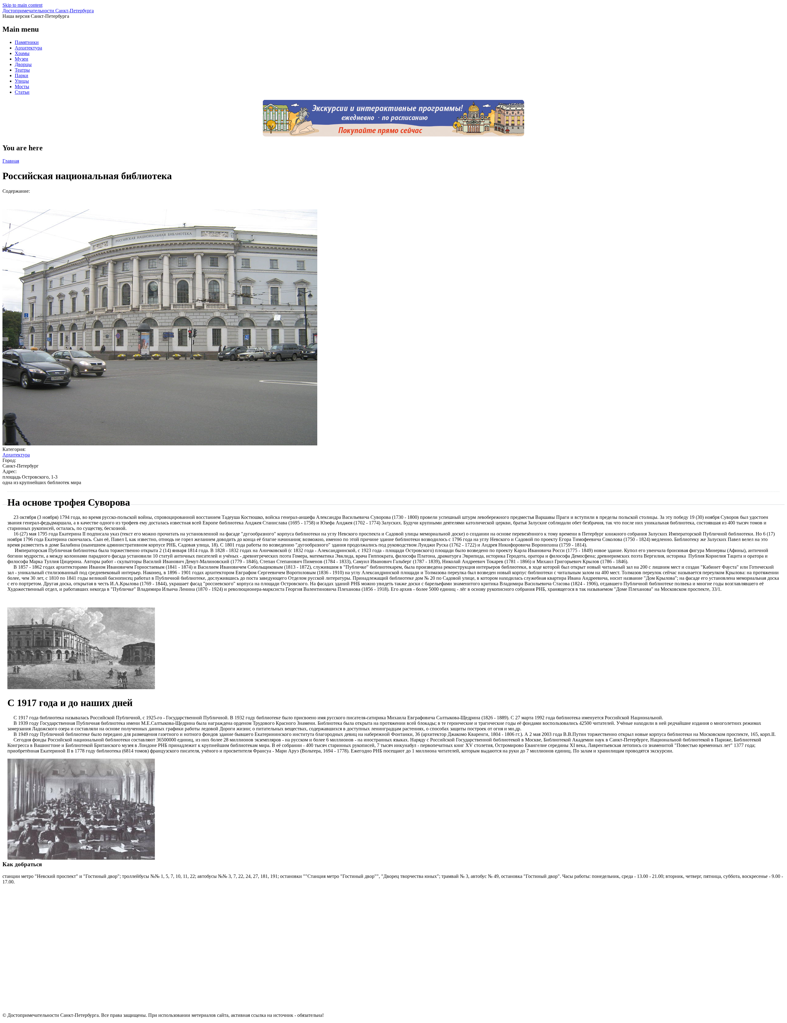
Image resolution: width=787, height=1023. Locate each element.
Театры (22, 70)
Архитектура (28, 47)
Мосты (22, 86)
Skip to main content (22, 5)
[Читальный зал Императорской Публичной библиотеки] (81, 858)
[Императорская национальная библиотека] (81, 687)
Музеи (21, 58)
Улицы (22, 81)
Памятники (27, 42)
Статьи (22, 92)
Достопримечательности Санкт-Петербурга (48, 10)
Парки (21, 75)
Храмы (22, 53)
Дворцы (23, 64)
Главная (10, 161)
